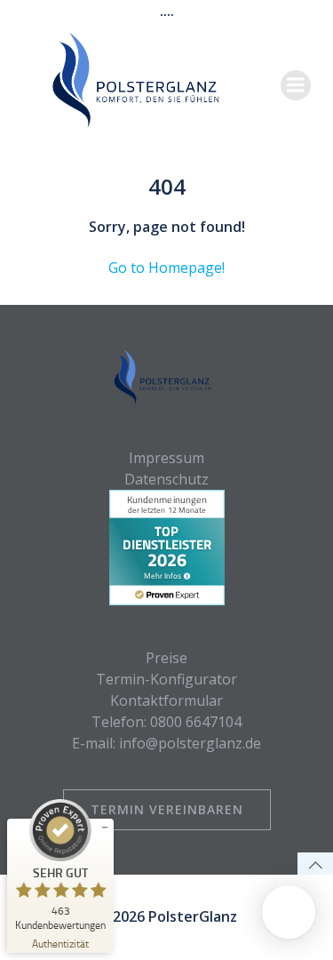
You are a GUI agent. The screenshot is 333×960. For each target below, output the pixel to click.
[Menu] (296, 85)
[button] (288, 912)
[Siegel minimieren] (105, 827)
